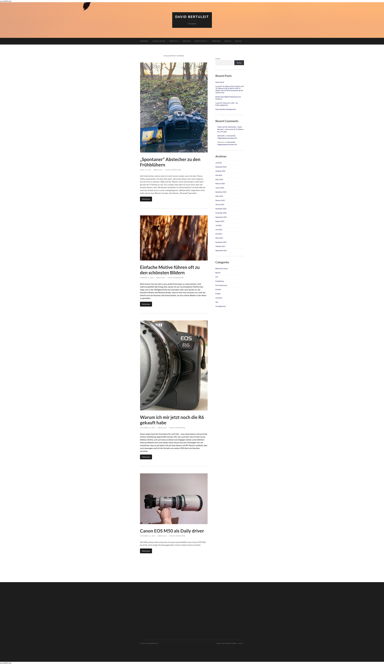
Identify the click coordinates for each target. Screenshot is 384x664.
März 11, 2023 (145, 170)
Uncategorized (220, 306)
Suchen (217, 59)
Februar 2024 (220, 183)
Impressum (216, 41)
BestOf (217, 273)
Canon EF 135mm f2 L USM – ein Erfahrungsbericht (226, 104)
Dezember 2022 (220, 209)
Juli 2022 (218, 225)
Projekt (217, 294)
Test (216, 302)
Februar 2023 (220, 200)
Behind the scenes (221, 268)
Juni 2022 (218, 229)
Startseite (144, 41)
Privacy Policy (200, 41)
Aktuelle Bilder (158, 41)
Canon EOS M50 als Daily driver (172, 531)
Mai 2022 (218, 234)
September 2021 (221, 250)
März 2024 (219, 179)
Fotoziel (218, 289)
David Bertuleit (192, 17)
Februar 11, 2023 (147, 278)
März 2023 (219, 196)
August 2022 (219, 221)
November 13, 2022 (147, 428)
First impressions (221, 285)
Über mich (187, 41)
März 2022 (219, 238)
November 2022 (221, 213)
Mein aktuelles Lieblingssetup (225, 109)
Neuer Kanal (219, 82)
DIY (216, 277)
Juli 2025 (218, 163)
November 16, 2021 (147, 536)
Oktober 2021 (220, 246)
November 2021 (221, 242)
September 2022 (221, 217)
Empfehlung (219, 281)
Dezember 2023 (220, 192)
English (238, 41)
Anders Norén (230, 643)
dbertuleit (158, 170)
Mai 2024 (218, 175)
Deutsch (227, 41)
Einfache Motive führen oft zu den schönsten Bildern (170, 269)
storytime (218, 298)
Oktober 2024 (220, 171)
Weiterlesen (146, 199)
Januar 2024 (219, 188)
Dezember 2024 (220, 167)
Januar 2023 (219, 204)
